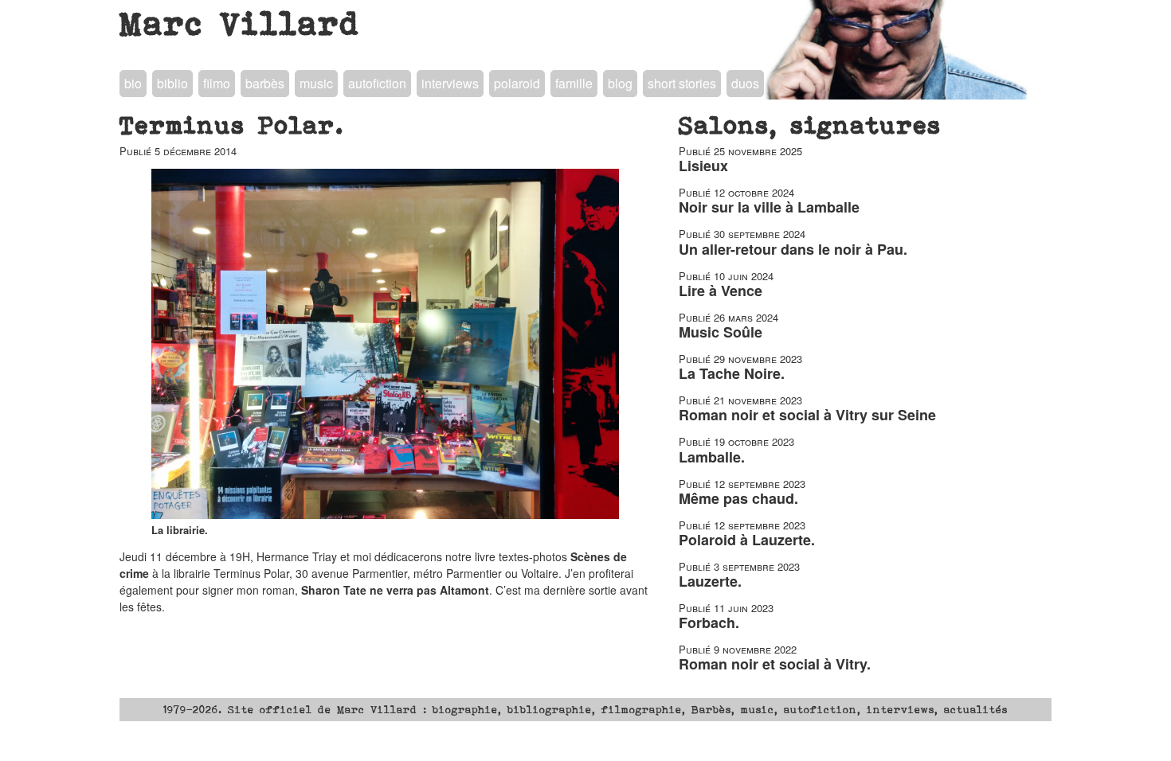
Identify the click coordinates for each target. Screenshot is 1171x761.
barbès (264, 83)
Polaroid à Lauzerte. (747, 539)
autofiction (377, 83)
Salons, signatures (810, 125)
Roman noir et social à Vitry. (775, 664)
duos (745, 83)
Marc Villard (240, 23)
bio (133, 83)
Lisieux (703, 165)
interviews (450, 83)
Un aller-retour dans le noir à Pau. (793, 249)
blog (620, 83)
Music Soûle (720, 332)
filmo (216, 83)
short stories (682, 83)
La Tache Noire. (732, 373)
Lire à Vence (720, 290)
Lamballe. (712, 457)
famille (574, 83)
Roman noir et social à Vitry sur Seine (807, 414)
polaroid (517, 83)
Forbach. (709, 622)
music (316, 83)
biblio (172, 83)
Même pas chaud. (738, 498)
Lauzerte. (710, 581)
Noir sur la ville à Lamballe (769, 207)
